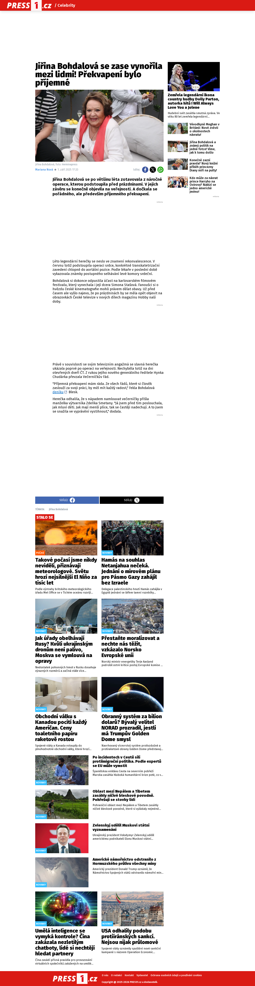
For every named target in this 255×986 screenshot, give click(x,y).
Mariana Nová (44, 169)
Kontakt (129, 975)
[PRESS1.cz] (29, 5)
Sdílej (64, 500)
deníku (58, 392)
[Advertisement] (108, 229)
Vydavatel (142, 975)
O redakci (116, 975)
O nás (105, 975)
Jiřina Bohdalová (58, 509)
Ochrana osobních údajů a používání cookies (176, 975)
